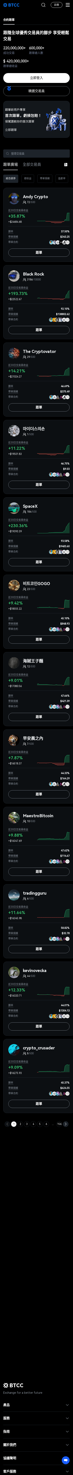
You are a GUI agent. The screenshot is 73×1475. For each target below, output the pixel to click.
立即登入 (36, 78)
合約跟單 (9, 19)
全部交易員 (32, 164)
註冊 (56, 4)
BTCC (11, 5)
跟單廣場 (10, 164)
